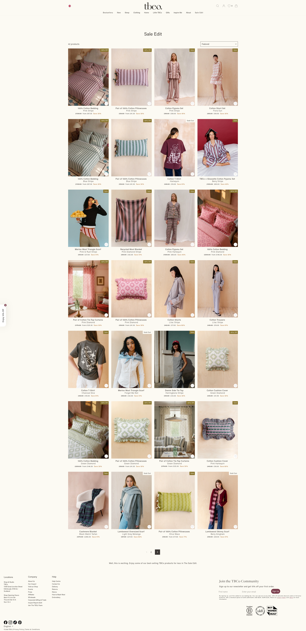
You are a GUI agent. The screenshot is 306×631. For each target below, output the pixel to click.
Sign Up (275, 591)
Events (30, 589)
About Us (31, 581)
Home (146, 12)
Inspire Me (178, 12)
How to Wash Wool (58, 595)
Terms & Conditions (32, 629)
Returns (55, 589)
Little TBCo (157, 12)
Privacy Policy (18, 629)
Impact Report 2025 (35, 603)
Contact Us (56, 584)
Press (30, 592)
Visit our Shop (33, 587)
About (188, 12)
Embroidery (56, 597)
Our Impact (32, 584)
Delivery (55, 587)
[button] (3, 316)
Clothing (136, 12)
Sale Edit (199, 12)
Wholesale (31, 597)
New (119, 12)
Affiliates (31, 595)
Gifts (168, 12)
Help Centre (56, 581)
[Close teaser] (5, 305)
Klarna (54, 592)
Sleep (127, 12)
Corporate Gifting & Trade (37, 600)
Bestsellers (108, 12)
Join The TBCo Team (35, 605)
